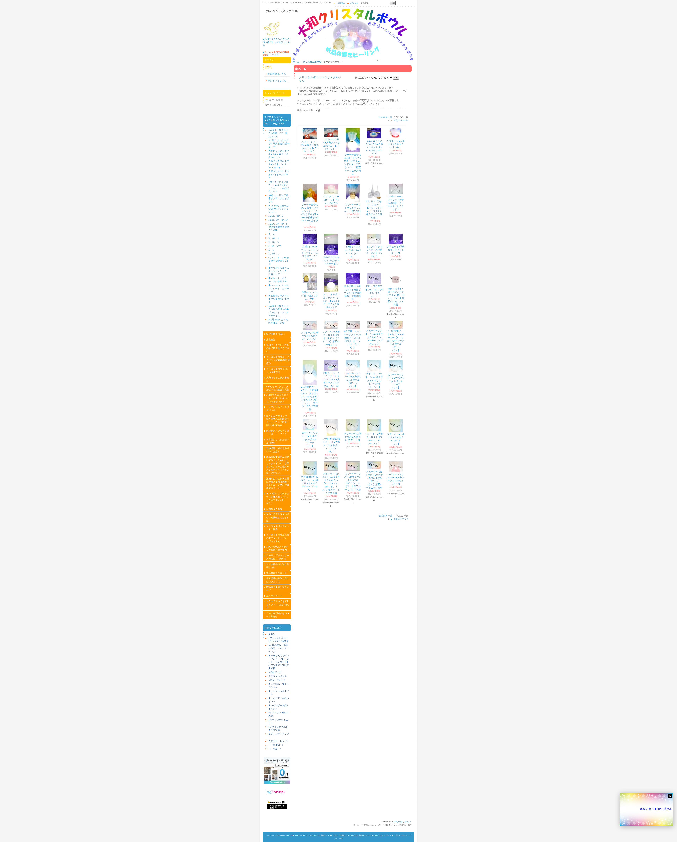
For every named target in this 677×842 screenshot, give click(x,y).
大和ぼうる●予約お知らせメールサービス (395, 249)
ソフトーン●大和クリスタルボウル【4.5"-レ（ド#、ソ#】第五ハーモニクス (331, 338)
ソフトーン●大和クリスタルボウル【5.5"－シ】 (309, 335)
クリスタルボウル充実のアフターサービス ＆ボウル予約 (278, 537)
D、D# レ (274, 253)
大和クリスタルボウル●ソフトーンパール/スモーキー (278, 164)
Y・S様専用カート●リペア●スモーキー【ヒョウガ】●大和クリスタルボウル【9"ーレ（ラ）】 (395, 341)
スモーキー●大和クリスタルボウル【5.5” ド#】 (352, 436)
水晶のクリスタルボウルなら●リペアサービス (331, 260)
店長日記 (270, 339)
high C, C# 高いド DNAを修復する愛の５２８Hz (279, 226)
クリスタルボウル (277, 676)
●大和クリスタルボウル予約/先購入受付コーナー (279, 143)
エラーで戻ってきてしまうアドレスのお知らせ (277, 604)
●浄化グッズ (274, 672)
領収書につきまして (276, 573)
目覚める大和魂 (274, 508)
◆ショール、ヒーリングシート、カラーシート (278, 288)
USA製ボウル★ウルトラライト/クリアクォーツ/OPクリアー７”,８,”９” (309, 253)
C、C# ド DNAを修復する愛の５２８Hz (278, 260)
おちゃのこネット (402, 821)
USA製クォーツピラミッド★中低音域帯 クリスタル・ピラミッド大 (396, 203)
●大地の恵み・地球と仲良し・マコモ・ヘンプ (278, 648)
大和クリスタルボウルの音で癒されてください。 (277, 348)
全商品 (271, 634)
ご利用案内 (340, 3)
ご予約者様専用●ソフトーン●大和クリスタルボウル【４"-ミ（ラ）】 (331, 445)
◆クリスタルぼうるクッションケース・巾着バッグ (278, 271)
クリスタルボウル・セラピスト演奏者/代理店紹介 (278, 360)
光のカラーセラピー (278, 741)
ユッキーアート (274, 595)
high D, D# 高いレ (278, 219)
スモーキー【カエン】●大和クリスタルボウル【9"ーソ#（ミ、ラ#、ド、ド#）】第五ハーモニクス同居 (331, 483)
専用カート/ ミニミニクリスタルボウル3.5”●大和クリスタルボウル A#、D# (331, 379)
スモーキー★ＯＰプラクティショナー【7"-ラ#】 (353, 207)
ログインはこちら (277, 80)
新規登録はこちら (277, 73)
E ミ (271, 249)
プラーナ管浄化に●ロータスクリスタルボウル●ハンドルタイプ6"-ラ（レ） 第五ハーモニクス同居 (352, 164)
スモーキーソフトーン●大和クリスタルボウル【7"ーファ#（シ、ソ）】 (374, 380)
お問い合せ (354, 3)
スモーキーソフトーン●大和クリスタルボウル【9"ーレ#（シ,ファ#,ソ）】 (374, 337)
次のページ (401, 120)
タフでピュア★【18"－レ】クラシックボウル (331, 199)
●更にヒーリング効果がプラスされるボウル (278, 198)
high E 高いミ (276, 216)
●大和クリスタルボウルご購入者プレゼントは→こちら (276, 42)
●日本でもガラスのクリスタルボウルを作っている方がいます (277, 398)
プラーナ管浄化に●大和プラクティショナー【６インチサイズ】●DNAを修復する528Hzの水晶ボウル (309, 214)
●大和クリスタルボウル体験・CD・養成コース (278, 133)
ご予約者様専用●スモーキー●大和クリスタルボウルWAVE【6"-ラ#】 (309, 483)
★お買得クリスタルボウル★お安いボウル (278, 298)
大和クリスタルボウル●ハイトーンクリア (278, 174)
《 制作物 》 (276, 745)
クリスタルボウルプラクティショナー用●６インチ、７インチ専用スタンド (331, 301)
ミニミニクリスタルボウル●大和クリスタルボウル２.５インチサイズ (374, 147)
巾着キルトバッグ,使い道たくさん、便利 (309, 295)
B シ (271, 234)
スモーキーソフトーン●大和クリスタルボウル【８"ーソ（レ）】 (352, 380)
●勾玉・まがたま (277, 680)
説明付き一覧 (385, 117)
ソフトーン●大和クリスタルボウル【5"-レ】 (395, 144)
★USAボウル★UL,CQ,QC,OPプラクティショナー (278, 208)
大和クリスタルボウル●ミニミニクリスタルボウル (278, 153)
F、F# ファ (274, 246)
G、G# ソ (274, 242)
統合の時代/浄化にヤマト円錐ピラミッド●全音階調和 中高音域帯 (352, 292)
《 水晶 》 (275, 749)
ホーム (296, 61)
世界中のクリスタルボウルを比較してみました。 (277, 517)
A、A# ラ (274, 238)
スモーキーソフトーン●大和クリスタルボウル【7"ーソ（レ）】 (309, 439)
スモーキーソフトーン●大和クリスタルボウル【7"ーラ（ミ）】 (395, 381)
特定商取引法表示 (275, 334)
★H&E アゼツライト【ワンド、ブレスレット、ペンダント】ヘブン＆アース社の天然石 (279, 662)
